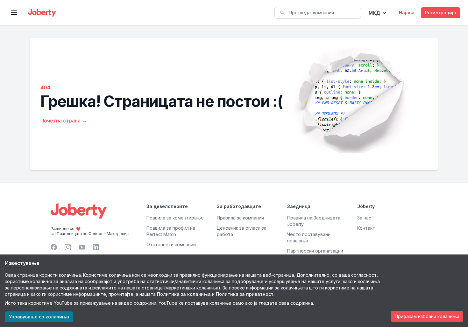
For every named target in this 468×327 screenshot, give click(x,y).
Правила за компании (240, 217)
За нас (364, 217)
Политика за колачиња (184, 294)
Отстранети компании (171, 244)
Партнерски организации (315, 251)
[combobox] (318, 12)
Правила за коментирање (175, 217)
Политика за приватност (244, 294)
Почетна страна (63, 120)
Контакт (366, 228)
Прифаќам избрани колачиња (427, 316)
